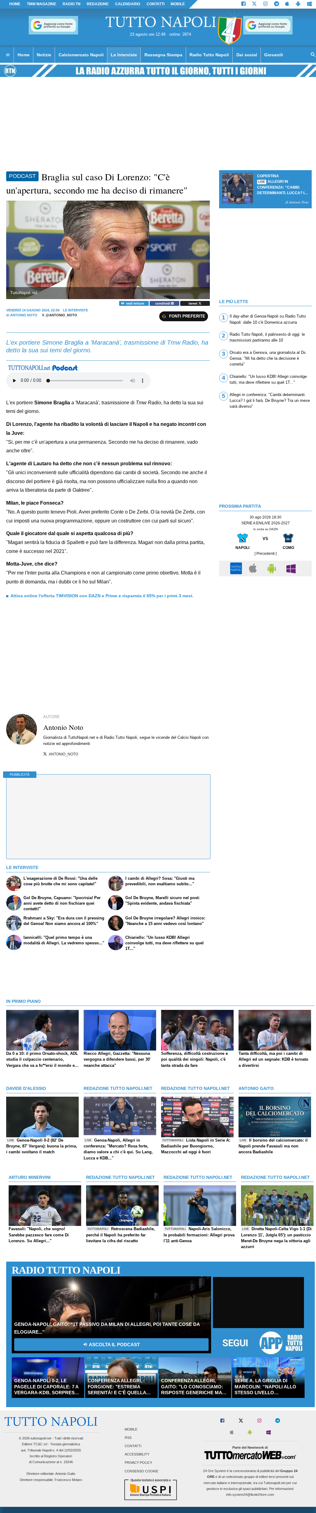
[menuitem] (7, 55)
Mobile (131, 1429)
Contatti (133, 1446)
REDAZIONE (98, 4)
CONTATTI (155, 4)
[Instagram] (265, 4)
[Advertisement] (265, 622)
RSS (128, 1437)
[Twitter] (254, 4)
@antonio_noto (61, 315)
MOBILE (178, 4)
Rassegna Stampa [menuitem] (163, 54)
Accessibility (137, 1454)
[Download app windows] (309, 4)
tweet (193, 303)
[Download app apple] (287, 4)
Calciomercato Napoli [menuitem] (81, 54)
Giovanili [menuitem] (273, 54)
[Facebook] (243, 4)
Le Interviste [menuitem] (124, 54)
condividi (163, 303)
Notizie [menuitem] (44, 54)
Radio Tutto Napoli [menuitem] (209, 54)
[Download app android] (298, 4)
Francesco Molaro (68, 1480)
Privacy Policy (138, 1463)
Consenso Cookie (141, 1471)
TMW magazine (41, 4)
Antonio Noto (23, 315)
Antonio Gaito (65, 1473)
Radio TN (72, 4)
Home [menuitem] (24, 54)
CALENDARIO (127, 4)
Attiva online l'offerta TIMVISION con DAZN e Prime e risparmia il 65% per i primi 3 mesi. (101, 595)
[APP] (237, 568)
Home (14, 4)
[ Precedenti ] (265, 553)
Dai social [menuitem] (246, 54)
